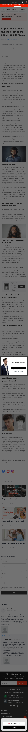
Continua (14, 727)
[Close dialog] (26, 358)
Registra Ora (17, 6)
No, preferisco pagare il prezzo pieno (18, 371)
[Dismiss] (25, 720)
